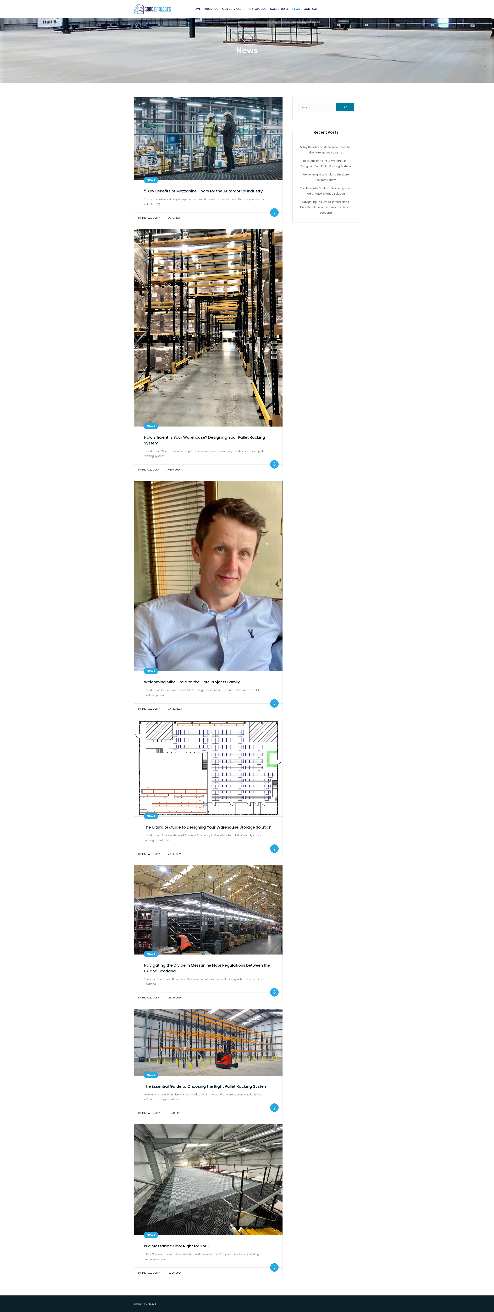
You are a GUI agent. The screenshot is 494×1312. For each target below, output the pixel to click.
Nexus (152, 1304)
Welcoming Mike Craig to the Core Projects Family (192, 682)
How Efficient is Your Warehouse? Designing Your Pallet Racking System (325, 163)
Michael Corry (149, 217)
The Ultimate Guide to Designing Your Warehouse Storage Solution (208, 827)
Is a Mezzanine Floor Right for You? (177, 1246)
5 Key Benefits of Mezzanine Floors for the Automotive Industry (203, 191)
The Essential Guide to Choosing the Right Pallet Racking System (205, 1086)
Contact (311, 9)
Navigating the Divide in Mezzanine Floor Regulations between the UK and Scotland (325, 207)
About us (211, 9)
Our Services (231, 9)
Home (196, 9)
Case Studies (279, 9)
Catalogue (257, 9)
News (296, 9)
